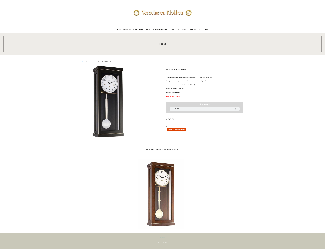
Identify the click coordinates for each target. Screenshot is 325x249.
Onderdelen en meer (159, 29)
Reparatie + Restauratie (141, 29)
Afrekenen (193, 29)
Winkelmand (182, 29)
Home (119, 29)
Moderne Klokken (92, 62)
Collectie (127, 29)
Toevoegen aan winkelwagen (176, 129)
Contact (172, 29)
